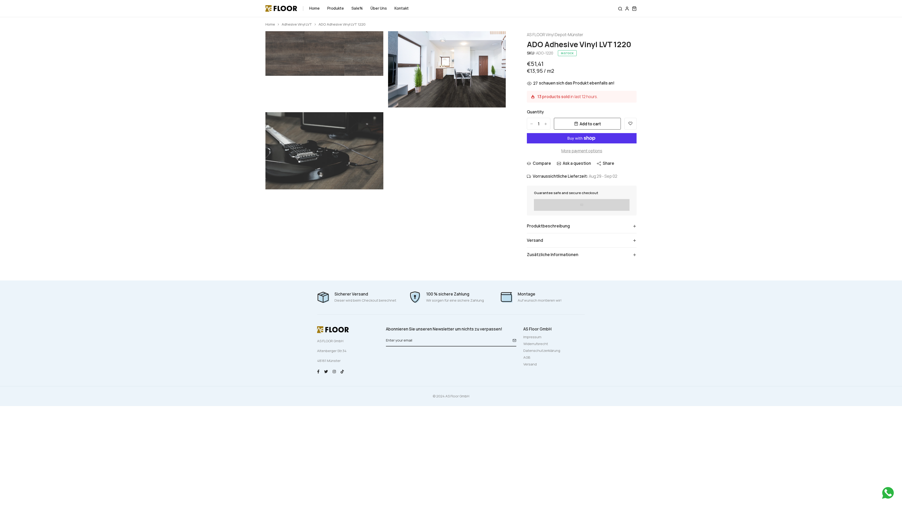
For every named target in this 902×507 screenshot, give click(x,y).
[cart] (634, 8)
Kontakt (401, 8)
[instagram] (334, 371)
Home (314, 8)
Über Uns (378, 8)
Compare (542, 163)
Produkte (335, 8)
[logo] (281, 8)
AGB (526, 357)
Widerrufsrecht (535, 343)
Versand (530, 364)
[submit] (512, 340)
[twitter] (326, 371)
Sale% (357, 8)
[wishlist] (630, 124)
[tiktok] (342, 371)
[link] (374, 40)
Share (608, 163)
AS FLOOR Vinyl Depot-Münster (555, 34)
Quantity (535, 112)
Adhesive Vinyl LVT (297, 24)
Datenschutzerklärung (541, 350)
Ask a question (577, 163)
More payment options (581, 151)
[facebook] (318, 371)
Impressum (532, 336)
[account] (627, 8)
